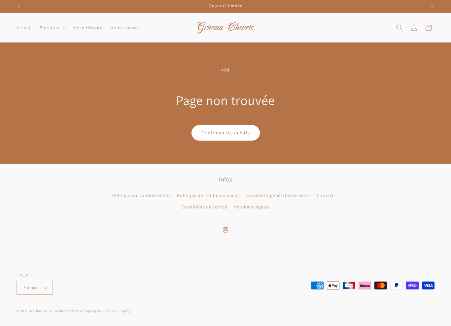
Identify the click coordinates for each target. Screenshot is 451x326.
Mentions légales (251, 207)
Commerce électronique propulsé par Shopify (91, 311)
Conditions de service (204, 207)
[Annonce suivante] (432, 6)
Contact (325, 195)
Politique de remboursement (208, 195)
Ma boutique (41, 311)
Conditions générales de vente (278, 195)
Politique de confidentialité (141, 195)
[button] (52, 28)
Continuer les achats (225, 132)
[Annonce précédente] (19, 6)
